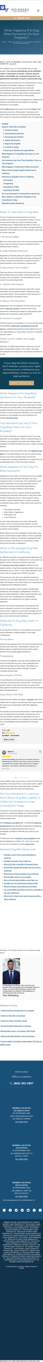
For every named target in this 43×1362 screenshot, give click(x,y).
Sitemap (21, 1268)
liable (34, 109)
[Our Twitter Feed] (16, 1210)
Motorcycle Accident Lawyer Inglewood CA (23, 1239)
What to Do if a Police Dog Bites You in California (21, 874)
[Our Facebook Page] (10, 1210)
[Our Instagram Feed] (34, 1210)
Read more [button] (6, 769)
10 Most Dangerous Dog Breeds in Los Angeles (17, 1011)
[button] (2, 7)
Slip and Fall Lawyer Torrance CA (22, 1246)
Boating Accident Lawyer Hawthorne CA (20, 1223)
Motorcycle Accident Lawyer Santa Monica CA (22, 1258)
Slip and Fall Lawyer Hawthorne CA (15, 1235)
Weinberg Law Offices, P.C (13, 823)
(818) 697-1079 (23, 18)
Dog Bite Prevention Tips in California (17, 861)
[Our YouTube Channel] (28, 1210)
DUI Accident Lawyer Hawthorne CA (26, 1226)
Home (4, 42)
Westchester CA (29, 1200)
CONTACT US (25, 383)
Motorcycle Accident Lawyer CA (25, 1245)
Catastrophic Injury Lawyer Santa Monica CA (20, 1260)
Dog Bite (13, 64)
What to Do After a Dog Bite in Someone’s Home (21, 864)
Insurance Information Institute (14, 565)
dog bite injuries (12, 418)
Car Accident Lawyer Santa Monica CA (24, 1261)
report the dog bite (12, 309)
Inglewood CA (16, 1200)
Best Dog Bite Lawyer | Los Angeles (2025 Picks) (17, 1031)
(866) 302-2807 (23, 1083)
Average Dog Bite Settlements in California (15, 1026)
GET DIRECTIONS (21, 1122)
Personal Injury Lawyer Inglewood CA (17, 1241)
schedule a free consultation (25, 838)
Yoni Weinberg (10, 995)
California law (9, 109)
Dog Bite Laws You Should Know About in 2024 (21, 883)
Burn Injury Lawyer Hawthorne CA (16, 1228)
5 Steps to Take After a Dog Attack (12, 1016)
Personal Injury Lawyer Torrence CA (15, 1250)
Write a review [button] (9, 740)
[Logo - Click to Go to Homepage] (16, 10)
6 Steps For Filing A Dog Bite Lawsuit (13, 1021)
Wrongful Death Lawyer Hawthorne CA (27, 1233)
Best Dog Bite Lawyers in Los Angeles (17, 877)
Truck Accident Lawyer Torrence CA (26, 1248)
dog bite (30, 699)
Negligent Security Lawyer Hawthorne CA (18, 1222)
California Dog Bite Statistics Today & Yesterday (17, 1036)
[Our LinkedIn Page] (22, 1210)
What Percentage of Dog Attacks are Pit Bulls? (20, 887)
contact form (29, 844)
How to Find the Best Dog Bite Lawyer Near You (21, 880)
